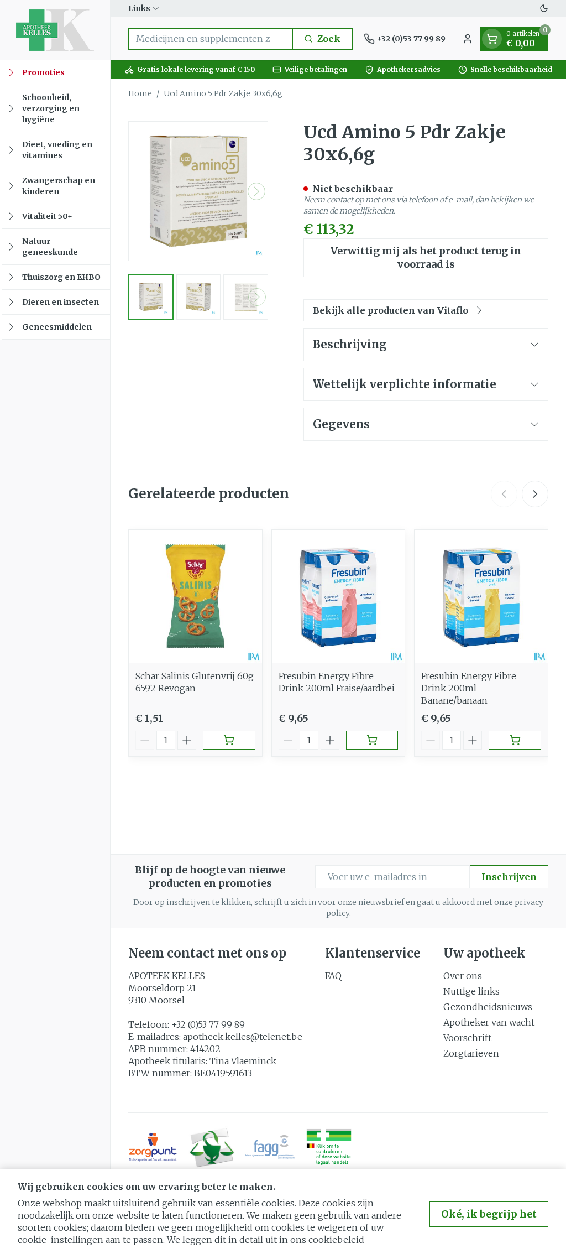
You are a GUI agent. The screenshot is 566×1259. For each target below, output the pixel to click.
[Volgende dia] (535, 494)
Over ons (462, 975)
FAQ (333, 975)
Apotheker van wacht (488, 1022)
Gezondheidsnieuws (487, 1006)
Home (140, 93)
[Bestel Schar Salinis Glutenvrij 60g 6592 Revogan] (229, 740)
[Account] (467, 38)
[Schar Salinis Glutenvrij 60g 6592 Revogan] (195, 596)
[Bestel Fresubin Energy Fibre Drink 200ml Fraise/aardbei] (372, 740)
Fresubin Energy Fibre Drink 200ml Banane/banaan (468, 688)
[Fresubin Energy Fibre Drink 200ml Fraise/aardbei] (338, 596)
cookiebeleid (336, 1239)
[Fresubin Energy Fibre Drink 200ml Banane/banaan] (481, 596)
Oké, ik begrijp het (489, 1214)
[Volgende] (256, 191)
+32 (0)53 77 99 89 (208, 1024)
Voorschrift (467, 1037)
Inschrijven (509, 876)
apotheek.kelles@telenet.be (242, 1036)
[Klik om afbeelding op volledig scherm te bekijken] (198, 191)
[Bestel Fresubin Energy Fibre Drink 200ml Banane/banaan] (515, 740)
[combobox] (210, 39)
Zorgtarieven (471, 1053)
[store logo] (55, 30)
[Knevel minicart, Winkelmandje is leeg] (492, 39)
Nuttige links (471, 991)
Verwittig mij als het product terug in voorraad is (426, 257)
